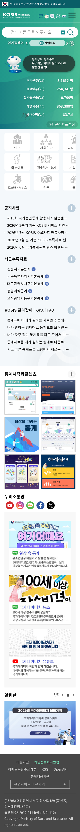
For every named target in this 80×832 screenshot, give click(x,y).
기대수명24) (35, 115)
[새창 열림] (40, 545)
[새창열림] (46, 16)
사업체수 (47, 43)
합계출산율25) (34, 98)
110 (52, 813)
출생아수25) (35, 89)
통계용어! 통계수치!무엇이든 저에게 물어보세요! (49, 63)
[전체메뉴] (72, 15)
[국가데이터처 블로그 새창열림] (30, 505)
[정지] (68, 695)
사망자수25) (35, 106)
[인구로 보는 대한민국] (58, 434)
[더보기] (72, 208)
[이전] (62, 695)
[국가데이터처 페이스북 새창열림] (40, 505)
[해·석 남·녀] (58, 472)
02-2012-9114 (24, 813)
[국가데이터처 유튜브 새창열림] (10, 505)
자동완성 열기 (63, 32)
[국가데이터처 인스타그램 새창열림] (20, 505)
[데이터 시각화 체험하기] (58, 397)
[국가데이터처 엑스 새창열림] (51, 505)
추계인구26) (35, 81)
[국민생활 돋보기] (22, 472)
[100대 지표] (22, 397)
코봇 (13, 64)
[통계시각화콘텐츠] (72, 374)
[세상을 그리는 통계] (22, 434)
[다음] (73, 695)
